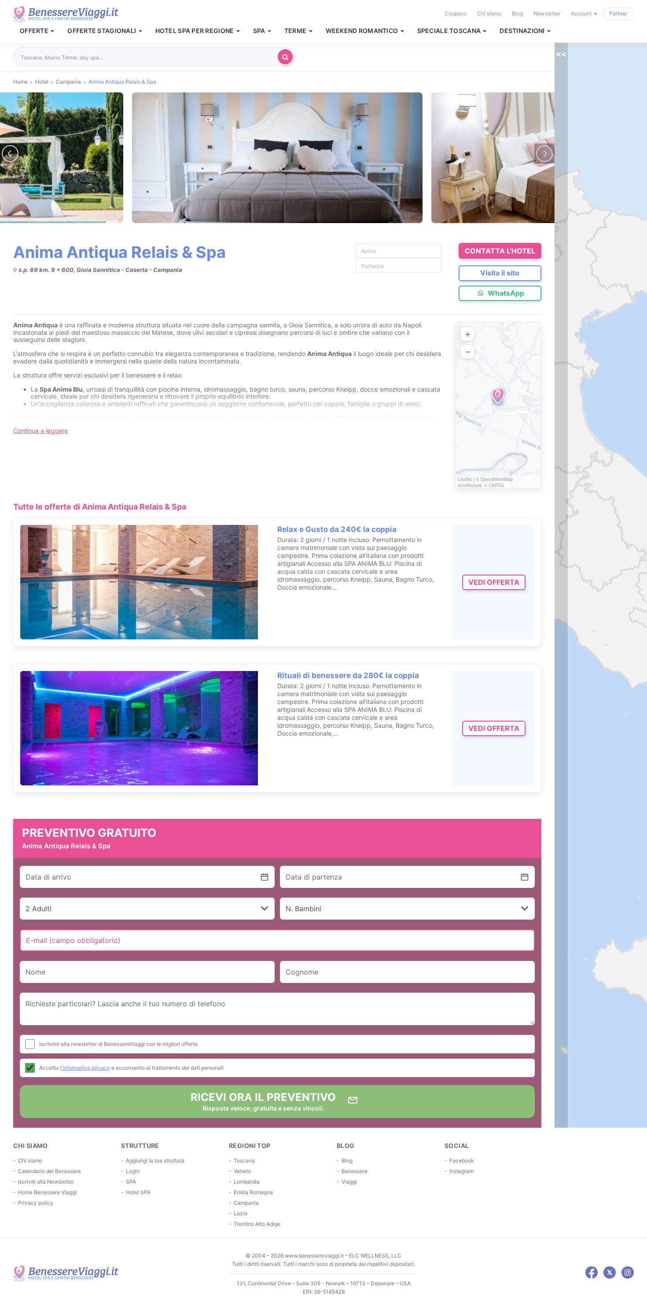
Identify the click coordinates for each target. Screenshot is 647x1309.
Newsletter (546, 13)
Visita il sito (499, 272)
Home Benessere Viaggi (47, 1192)
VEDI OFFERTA (493, 582)
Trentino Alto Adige (257, 1224)
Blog (517, 13)
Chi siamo (489, 13)
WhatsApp (505, 293)
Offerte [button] (35, 30)
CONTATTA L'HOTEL (500, 250)
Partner (618, 13)
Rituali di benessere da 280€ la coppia (348, 675)
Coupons (456, 13)
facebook (591, 1272)
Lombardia (247, 1181)
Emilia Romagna (253, 1192)
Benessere (355, 1171)
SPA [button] (260, 30)
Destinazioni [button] (523, 30)
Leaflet (465, 479)
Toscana (244, 1160)
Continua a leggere (40, 430)
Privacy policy (35, 1202)
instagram (627, 1272)
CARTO (496, 485)
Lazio (240, 1213)
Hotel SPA (138, 1192)
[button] (498, 396)
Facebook (461, 1160)
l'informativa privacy (85, 1067)
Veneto (242, 1171)
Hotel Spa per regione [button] (195, 30)
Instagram (461, 1171)
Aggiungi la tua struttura (155, 1160)
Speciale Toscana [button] (449, 30)
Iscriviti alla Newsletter (46, 1181)
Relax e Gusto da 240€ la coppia (337, 529)
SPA (131, 1181)
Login (133, 1171)
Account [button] (582, 13)
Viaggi (349, 1181)
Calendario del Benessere (49, 1171)
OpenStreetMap (496, 479)
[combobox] (148, 56)
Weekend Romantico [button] (363, 30)
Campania (246, 1202)
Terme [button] (296, 30)
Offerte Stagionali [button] (102, 30)
